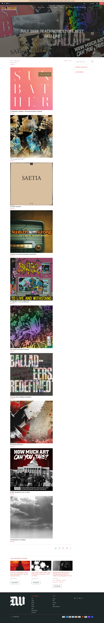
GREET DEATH (57, 1)
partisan (64, 580)
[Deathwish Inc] (9, 8)
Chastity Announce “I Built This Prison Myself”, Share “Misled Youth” (19, 574)
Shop (55, 7)
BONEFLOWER (67, 1)
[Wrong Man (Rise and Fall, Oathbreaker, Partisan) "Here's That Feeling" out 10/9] (63, 570)
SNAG (41, 1)
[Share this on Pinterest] (63, 548)
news (54, 580)
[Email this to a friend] (70, 548)
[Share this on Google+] (66, 548)
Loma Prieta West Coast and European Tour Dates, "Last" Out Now (40, 574)
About (54, 598)
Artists (49, 7)
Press (54, 604)
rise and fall (55, 582)
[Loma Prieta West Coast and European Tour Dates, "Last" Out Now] (41, 570)
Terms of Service (56, 606)
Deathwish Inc (16, 616)
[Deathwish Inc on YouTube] (6, 3)
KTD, (39, 1)
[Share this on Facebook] (59, 548)
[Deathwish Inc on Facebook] (4, 3)
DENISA (62, 1)
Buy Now (12, 113)
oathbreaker (58, 580)
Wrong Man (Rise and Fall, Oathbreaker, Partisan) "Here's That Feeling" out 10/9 (62, 574)
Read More (15, 582)
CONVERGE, (51, 1)
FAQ (53, 600)
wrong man (61, 582)
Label (43, 7)
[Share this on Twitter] (55, 548)
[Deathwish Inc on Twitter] (2, 3)
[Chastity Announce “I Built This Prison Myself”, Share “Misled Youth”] (20, 570)
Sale (67, 7)
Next (70, 60)
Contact (54, 602)
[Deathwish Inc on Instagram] (9, 3)
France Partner (73, 7)
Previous (66, 60)
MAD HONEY (45, 1)
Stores (61, 7)
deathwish (12, 64)
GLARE (72, 1)
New (39, 7)
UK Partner (82, 7)
